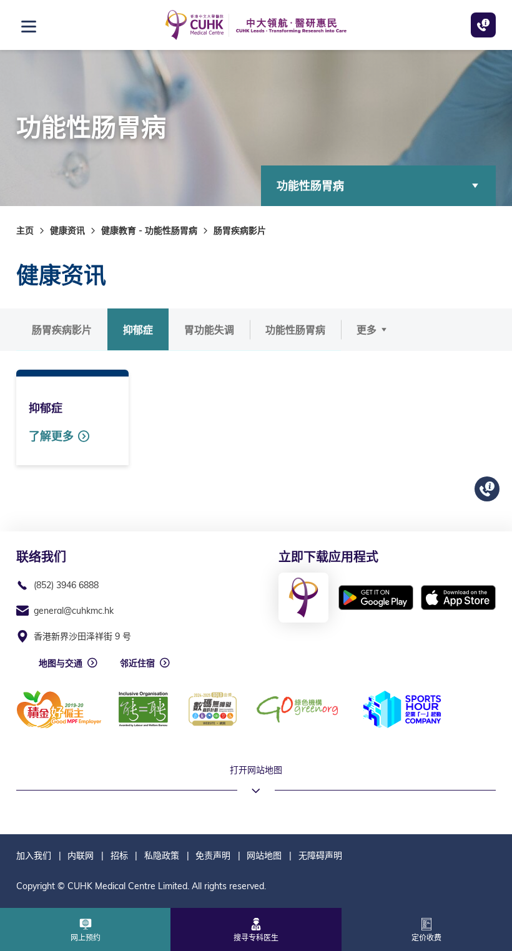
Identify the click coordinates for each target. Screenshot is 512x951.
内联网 (80, 855)
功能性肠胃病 (310, 186)
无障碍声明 (320, 855)
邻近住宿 (137, 663)
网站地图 (264, 855)
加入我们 (33, 855)
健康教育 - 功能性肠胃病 (149, 230)
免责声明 (212, 855)
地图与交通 (60, 663)
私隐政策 (161, 855)
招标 (119, 855)
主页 (25, 230)
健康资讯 (67, 230)
